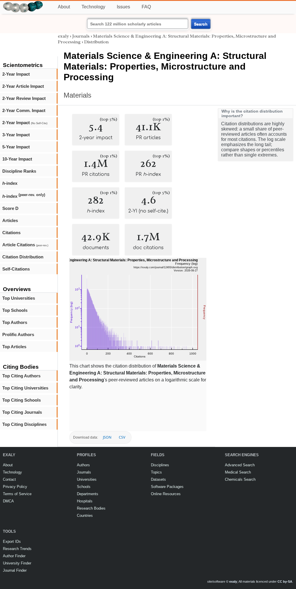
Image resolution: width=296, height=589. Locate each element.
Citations (11, 232)
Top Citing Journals (22, 412)
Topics (156, 472)
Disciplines (160, 465)
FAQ (146, 6)
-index (9, 183)
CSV (122, 437)
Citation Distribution (22, 256)
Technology (93, 6)
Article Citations (25, 244)
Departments (87, 494)
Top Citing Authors (21, 375)
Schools (83, 486)
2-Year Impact (16, 74)
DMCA (8, 501)
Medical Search (238, 472)
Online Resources (166, 494)
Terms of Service (17, 494)
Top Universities (18, 298)
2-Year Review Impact (24, 98)
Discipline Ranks (19, 171)
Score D (10, 208)
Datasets (158, 479)
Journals (81, 36)
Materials (77, 95)
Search (201, 24)
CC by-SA (285, 581)
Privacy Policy (15, 486)
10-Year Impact (17, 158)
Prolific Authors (18, 334)
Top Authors (14, 322)
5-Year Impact (16, 146)
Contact (9, 479)
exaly (63, 36)
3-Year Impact (16, 134)
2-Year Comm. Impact (23, 110)
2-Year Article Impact (23, 86)
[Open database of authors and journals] (23, 3)
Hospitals (84, 501)
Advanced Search (240, 465)
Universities (87, 479)
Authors (83, 465)
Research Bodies (91, 508)
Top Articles (14, 346)
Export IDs (12, 541)
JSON (107, 437)
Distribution (96, 42)
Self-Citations (16, 268)
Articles (10, 220)
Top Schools (14, 310)
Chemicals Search (240, 479)
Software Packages (167, 486)
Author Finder (14, 556)
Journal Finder (15, 570)
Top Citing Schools (21, 400)
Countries (85, 515)
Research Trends (17, 549)
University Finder (17, 563)
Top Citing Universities (25, 387)
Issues (123, 6)
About (64, 6)
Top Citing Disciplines (24, 424)
